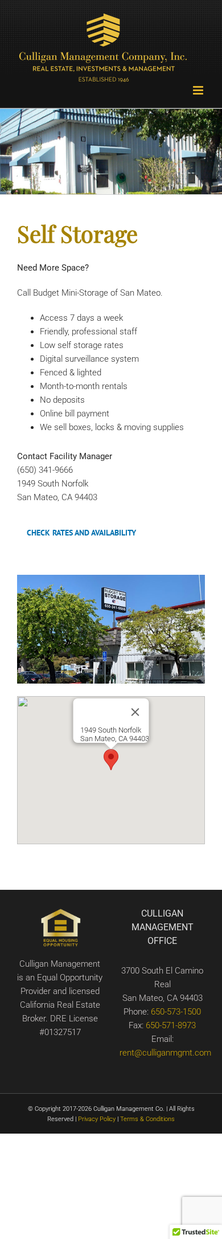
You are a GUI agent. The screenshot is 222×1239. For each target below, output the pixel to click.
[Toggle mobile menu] (199, 90)
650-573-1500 (176, 1012)
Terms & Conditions (147, 1119)
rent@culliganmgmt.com (165, 1053)
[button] (111, 760)
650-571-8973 (171, 1025)
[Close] (135, 712)
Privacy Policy (96, 1119)
